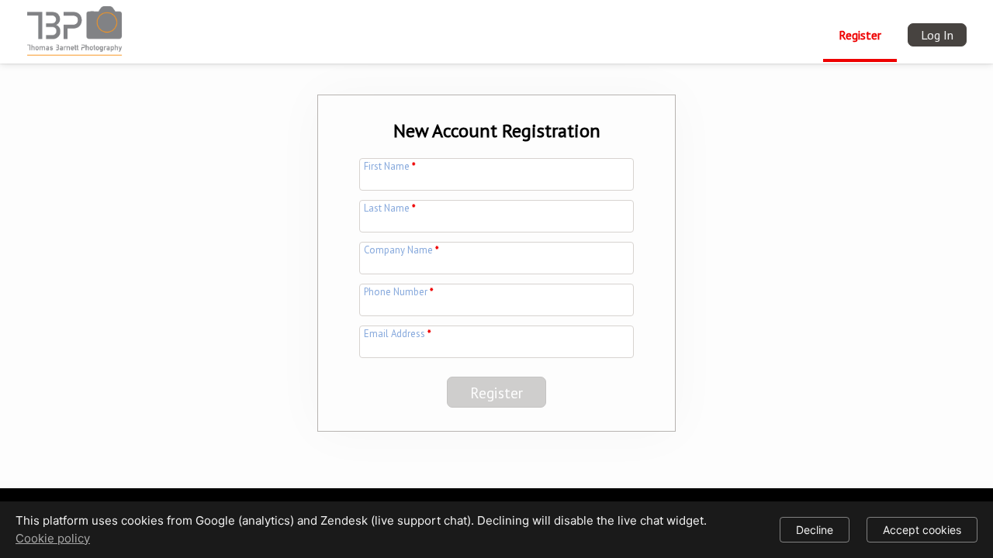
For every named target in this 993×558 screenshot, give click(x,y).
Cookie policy (53, 538)
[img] (77, 26)
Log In (937, 35)
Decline (814, 529)
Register (860, 35)
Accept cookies (922, 529)
